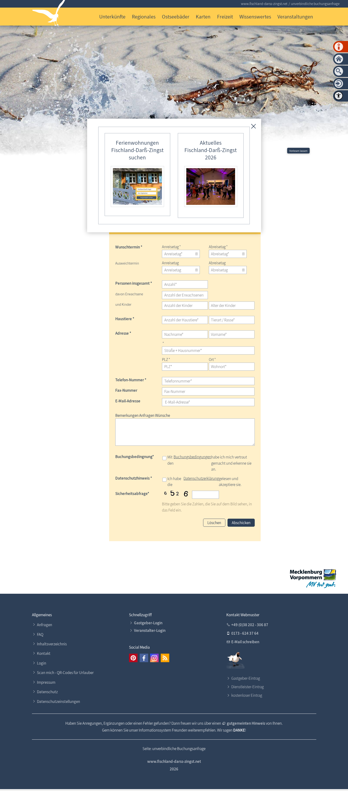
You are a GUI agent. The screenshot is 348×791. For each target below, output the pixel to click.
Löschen (214, 522)
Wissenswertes (255, 16)
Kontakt (43, 653)
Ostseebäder (175, 16)
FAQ (40, 634)
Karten (203, 16)
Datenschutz (47, 691)
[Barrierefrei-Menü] (338, 95)
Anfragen (44, 624)
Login (41, 663)
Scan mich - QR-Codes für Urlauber (65, 672)
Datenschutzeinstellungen (58, 701)
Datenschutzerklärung (201, 478)
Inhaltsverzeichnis (52, 644)
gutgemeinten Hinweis (246, 723)
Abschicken (241, 522)
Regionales (144, 16)
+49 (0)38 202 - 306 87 (249, 624)
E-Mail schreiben (245, 641)
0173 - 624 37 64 (245, 633)
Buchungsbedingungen (192, 456)
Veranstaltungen (295, 16)
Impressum (46, 682)
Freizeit (225, 16)
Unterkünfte (112, 16)
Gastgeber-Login (148, 622)
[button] (133, 658)
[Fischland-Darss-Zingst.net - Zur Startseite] (49, 14)
